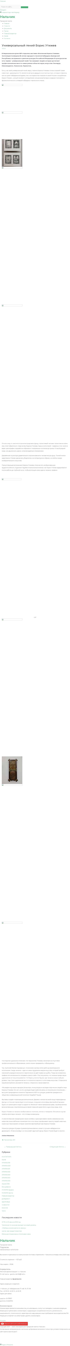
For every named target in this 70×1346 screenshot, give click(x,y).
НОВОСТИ (5, 1205)
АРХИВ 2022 (6, 1172)
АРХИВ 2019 (6, 1163)
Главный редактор (10, 33)
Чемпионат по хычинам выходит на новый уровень (19, 1225)
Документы (8, 28)
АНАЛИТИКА (6, 1157)
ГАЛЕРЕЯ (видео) (8, 1190)
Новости (7, 26)
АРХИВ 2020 (6, 1166)
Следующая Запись (58, 1147)
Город (6, 31)
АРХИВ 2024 (6, 1178)
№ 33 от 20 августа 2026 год (11, 1222)
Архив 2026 (5, 1184)
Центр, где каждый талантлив (12, 1231)
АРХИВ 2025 (6, 1181)
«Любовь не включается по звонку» (14, 1228)
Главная (6, 23)
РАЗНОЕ (5, 1208)
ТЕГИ (4, 48)
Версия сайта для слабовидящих (15, 1323)
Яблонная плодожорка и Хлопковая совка (16, 1234)
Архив (6, 36)
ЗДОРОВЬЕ (6, 1202)
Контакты (7, 38)
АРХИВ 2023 (6, 1175)
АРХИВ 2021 (6, 1169)
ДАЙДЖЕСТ (6, 1199)
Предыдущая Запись (12, 1147)
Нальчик (3, 1)
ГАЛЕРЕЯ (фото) (7, 1193)
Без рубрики (6, 1187)
